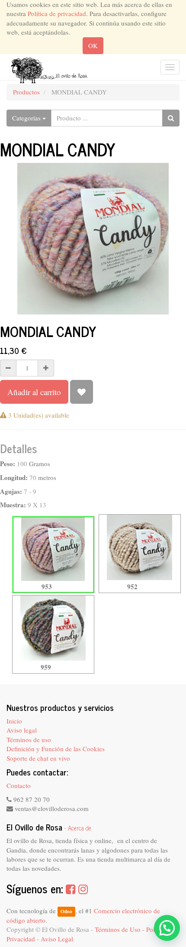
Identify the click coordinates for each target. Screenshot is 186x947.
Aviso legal (21, 730)
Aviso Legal (57, 938)
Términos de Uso (118, 929)
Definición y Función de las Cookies (55, 748)
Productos (26, 92)
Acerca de (79, 828)
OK (93, 45)
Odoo (66, 911)
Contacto (18, 785)
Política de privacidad (57, 13)
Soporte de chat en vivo (38, 758)
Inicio (14, 721)
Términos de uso (28, 739)
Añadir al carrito (34, 391)
